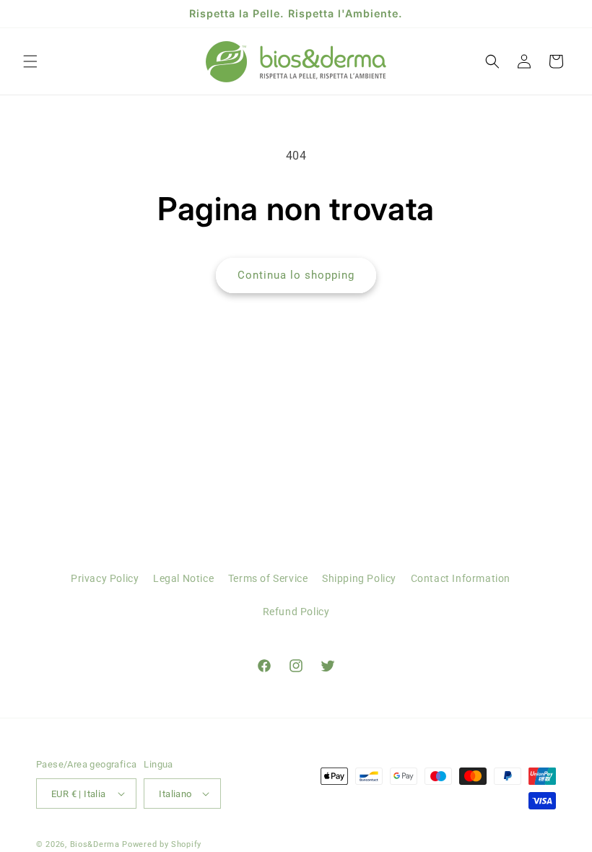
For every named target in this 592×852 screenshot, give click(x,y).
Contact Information (460, 578)
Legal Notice (183, 578)
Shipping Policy (359, 578)
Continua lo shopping (296, 275)
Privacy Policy (105, 578)
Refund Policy (296, 611)
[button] (30, 61)
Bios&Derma (95, 844)
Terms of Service (268, 578)
